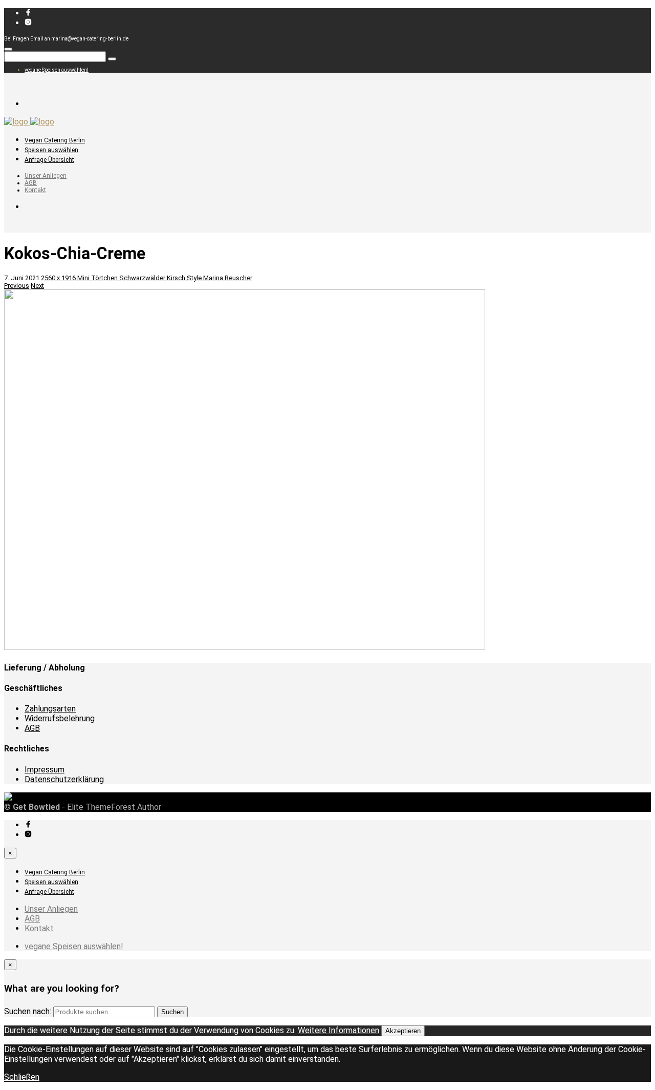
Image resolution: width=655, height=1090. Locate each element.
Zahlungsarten (50, 709)
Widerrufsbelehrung (60, 718)
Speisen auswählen (51, 150)
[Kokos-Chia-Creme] (244, 648)
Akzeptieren (403, 1031)
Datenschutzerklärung (64, 779)
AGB (31, 182)
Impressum (44, 769)
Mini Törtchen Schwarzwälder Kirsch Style (140, 278)
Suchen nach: (27, 1011)
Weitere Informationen (338, 1030)
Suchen (172, 1012)
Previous (16, 285)
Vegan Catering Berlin (55, 140)
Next (37, 285)
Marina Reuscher (227, 278)
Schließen (21, 1077)
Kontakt (35, 190)
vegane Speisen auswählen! (57, 70)
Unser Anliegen (46, 175)
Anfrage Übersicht (49, 159)
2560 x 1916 (59, 278)
